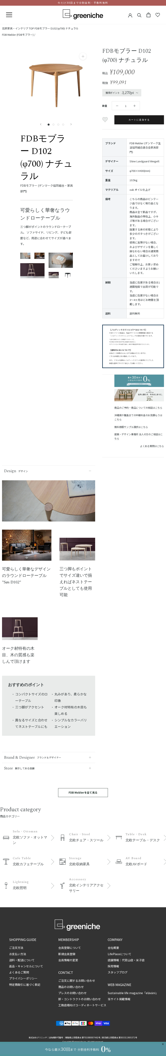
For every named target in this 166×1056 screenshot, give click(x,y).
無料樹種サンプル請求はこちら (131, 427)
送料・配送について (22, 960)
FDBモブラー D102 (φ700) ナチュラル (57, 28)
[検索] (139, 15)
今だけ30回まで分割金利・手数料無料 (83, 2)
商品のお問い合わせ (71, 987)
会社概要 (113, 948)
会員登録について (69, 948)
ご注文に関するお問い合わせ (76, 980)
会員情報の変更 (68, 960)
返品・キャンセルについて (26, 966)
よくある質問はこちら (152, 446)
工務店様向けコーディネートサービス (82, 1005)
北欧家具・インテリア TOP (18, 28)
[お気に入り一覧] (157, 15)
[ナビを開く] (9, 15)
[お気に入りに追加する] (105, 119)
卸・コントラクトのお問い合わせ (79, 999)
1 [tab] (27, 558)
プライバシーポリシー (23, 978)
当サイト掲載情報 (119, 999)
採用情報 (113, 966)
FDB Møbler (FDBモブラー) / (18, 35)
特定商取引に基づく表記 (24, 985)
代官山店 (127, 960)
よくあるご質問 (19, 972)
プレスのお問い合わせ (72, 993)
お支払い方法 (17, 954)
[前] (40, 124)
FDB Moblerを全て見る (83, 792)
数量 (104, 105)
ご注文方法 (16, 948)
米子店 (140, 960)
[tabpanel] (26, 548)
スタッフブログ (118, 972)
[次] (71, 124)
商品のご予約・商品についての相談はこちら (138, 407)
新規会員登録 (66, 954)
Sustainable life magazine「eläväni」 (133, 993)
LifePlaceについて (119, 954)
